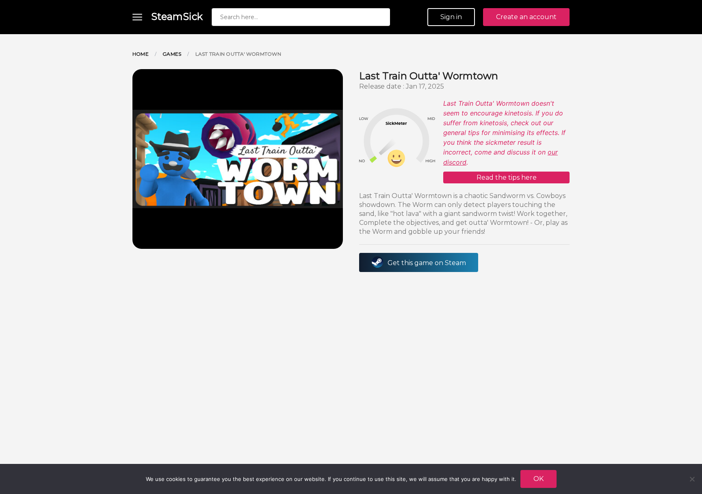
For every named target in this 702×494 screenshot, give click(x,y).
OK (538, 479)
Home (140, 54)
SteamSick (177, 16)
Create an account (526, 17)
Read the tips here (507, 177)
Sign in (451, 17)
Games (171, 54)
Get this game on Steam (427, 263)
